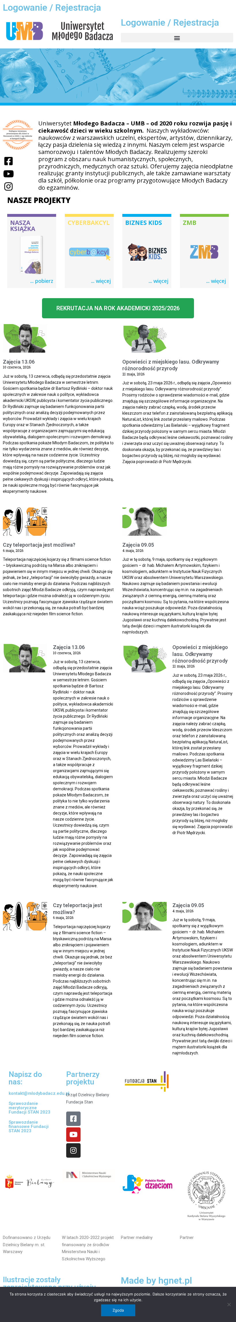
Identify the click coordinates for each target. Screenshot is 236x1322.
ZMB (189, 223)
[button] (177, 37)
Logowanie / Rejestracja (52, 7)
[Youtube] (73, 1134)
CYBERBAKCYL (89, 223)
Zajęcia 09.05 (138, 545)
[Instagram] (73, 1150)
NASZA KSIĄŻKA (22, 226)
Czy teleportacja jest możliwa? (39, 545)
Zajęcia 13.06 (19, 362)
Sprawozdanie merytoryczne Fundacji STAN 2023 (29, 1108)
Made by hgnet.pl (156, 1280)
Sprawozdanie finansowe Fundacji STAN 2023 (29, 1126)
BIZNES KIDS (143, 223)
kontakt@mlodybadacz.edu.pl (39, 1093)
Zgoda (118, 1310)
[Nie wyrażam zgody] (229, 1304)
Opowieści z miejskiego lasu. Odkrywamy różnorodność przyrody (200, 654)
